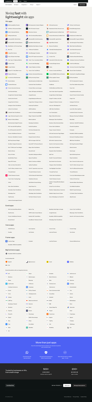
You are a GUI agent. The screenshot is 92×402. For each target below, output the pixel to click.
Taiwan (25, 1)
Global (15, 1)
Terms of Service (67, 396)
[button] (16, 4)
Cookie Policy (84, 396)
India (20, 1)
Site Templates (8, 4)
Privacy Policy (76, 396)
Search (75, 4)
